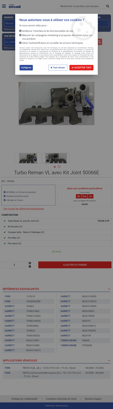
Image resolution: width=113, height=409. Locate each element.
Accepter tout (82, 67)
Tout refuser (58, 67)
